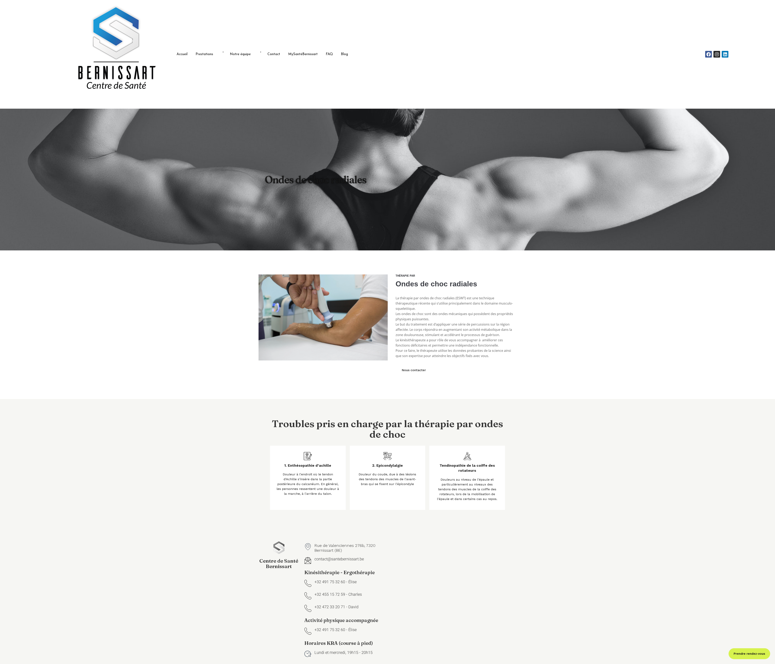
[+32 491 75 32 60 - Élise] (307, 583)
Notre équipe (240, 54)
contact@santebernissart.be (339, 559)
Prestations (204, 54)
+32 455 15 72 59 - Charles (338, 594)
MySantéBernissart (303, 54)
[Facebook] (708, 54)
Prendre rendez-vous (749, 654)
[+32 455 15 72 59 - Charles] (307, 595)
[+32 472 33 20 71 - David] (307, 608)
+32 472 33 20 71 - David (336, 606)
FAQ (329, 54)
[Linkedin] (725, 54)
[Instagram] (716, 54)
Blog (344, 54)
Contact (273, 54)
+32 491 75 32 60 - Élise (335, 581)
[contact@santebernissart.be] (307, 560)
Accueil (182, 54)
